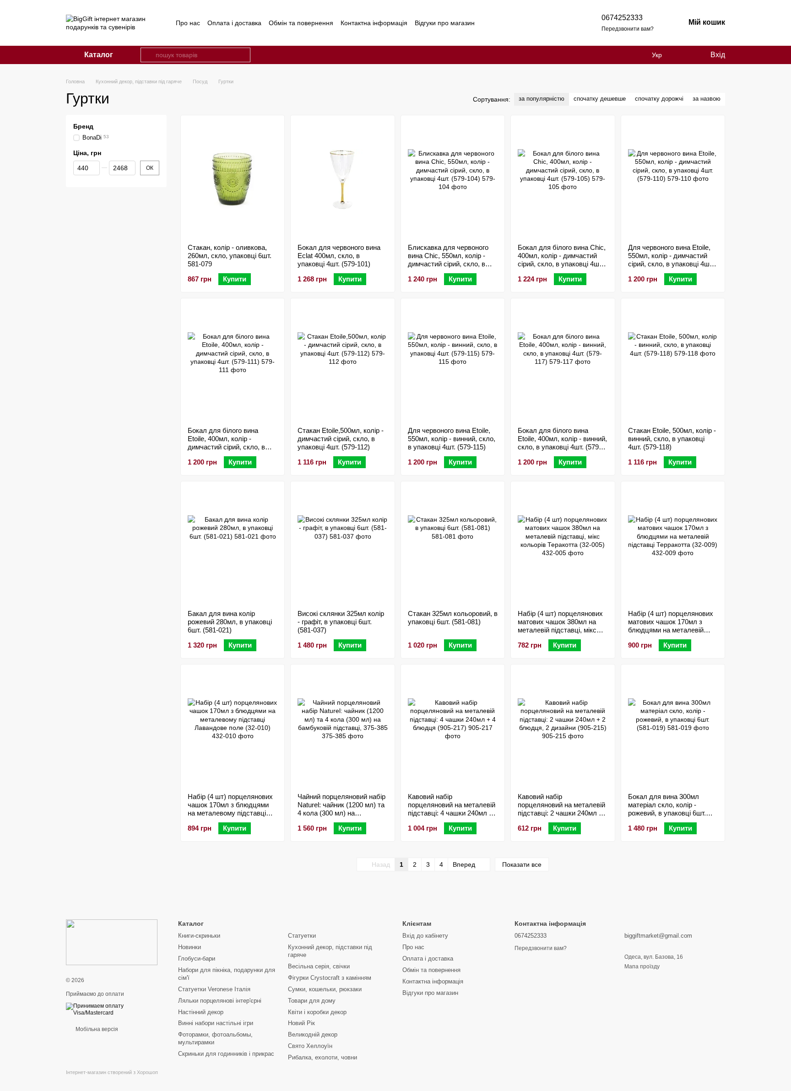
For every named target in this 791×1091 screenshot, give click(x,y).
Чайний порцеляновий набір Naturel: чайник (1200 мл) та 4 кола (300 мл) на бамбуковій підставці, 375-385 (341, 813)
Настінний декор (200, 1012)
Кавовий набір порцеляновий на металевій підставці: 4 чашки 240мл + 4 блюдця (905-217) (451, 809)
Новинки (189, 947)
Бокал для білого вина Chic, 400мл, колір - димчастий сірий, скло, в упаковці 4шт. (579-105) (562, 259)
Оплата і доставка (234, 23)
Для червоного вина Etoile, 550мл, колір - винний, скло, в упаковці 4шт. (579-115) (451, 439)
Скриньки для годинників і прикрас (226, 1053)
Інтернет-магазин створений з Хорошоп (112, 1072)
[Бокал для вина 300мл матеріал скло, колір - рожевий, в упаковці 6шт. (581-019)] (673, 728)
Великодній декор (312, 1034)
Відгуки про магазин (445, 23)
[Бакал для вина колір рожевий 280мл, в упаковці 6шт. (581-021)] (232, 545)
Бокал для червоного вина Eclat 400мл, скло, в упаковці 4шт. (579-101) (339, 255)
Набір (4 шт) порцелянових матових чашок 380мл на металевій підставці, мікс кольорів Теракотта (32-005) (561, 626)
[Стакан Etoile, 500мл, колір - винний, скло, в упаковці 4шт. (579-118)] (673, 362)
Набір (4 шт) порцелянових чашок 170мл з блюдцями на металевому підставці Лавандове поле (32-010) (230, 809)
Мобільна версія (96, 1029)
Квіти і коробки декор (317, 1012)
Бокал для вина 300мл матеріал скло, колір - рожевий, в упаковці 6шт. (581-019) (667, 809)
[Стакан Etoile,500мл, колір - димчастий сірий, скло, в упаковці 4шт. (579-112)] (342, 362)
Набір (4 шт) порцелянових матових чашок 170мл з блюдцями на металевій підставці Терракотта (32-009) (670, 630)
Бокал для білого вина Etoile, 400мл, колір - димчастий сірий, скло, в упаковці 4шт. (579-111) (226, 443)
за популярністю (541, 98)
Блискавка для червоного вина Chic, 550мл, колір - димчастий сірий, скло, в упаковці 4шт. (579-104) (448, 259)
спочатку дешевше (600, 98)
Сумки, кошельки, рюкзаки (325, 989)
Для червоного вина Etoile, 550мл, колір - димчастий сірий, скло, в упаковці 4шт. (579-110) (671, 259)
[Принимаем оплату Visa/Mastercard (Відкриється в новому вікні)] (115, 1009)
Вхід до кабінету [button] (425, 935)
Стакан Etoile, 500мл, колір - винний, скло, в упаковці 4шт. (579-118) (672, 439)
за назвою (707, 98)
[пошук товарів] (148, 55)
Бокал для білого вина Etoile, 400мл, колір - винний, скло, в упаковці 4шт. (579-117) (562, 443)
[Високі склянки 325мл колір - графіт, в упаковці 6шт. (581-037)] (342, 545)
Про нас (188, 23)
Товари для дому (312, 1000)
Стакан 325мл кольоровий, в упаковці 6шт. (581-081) (453, 618)
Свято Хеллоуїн (310, 1045)
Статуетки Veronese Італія (214, 989)
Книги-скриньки (199, 935)
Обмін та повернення (301, 23)
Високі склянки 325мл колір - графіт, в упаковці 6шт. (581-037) (341, 622)
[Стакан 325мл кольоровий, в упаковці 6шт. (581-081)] (453, 545)
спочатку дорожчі (659, 98)
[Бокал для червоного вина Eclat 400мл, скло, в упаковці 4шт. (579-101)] (342, 179)
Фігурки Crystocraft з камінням (329, 977)
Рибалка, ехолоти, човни (322, 1057)
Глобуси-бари (196, 958)
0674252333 (622, 18)
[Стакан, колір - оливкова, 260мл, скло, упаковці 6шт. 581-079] (232, 179)
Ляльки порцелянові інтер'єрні (219, 1000)
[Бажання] (683, 54)
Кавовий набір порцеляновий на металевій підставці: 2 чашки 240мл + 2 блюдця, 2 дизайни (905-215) (561, 813)
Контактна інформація (374, 23)
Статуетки (302, 935)
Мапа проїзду (642, 966)
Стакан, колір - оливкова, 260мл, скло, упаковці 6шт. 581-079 (229, 255)
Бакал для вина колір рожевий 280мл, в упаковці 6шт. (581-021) (230, 622)
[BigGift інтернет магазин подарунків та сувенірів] (111, 942)
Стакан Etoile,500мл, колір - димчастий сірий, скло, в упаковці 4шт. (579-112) (341, 439)
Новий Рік (301, 1023)
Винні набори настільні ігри (215, 1023)
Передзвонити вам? (627, 29)
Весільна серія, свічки (319, 966)
